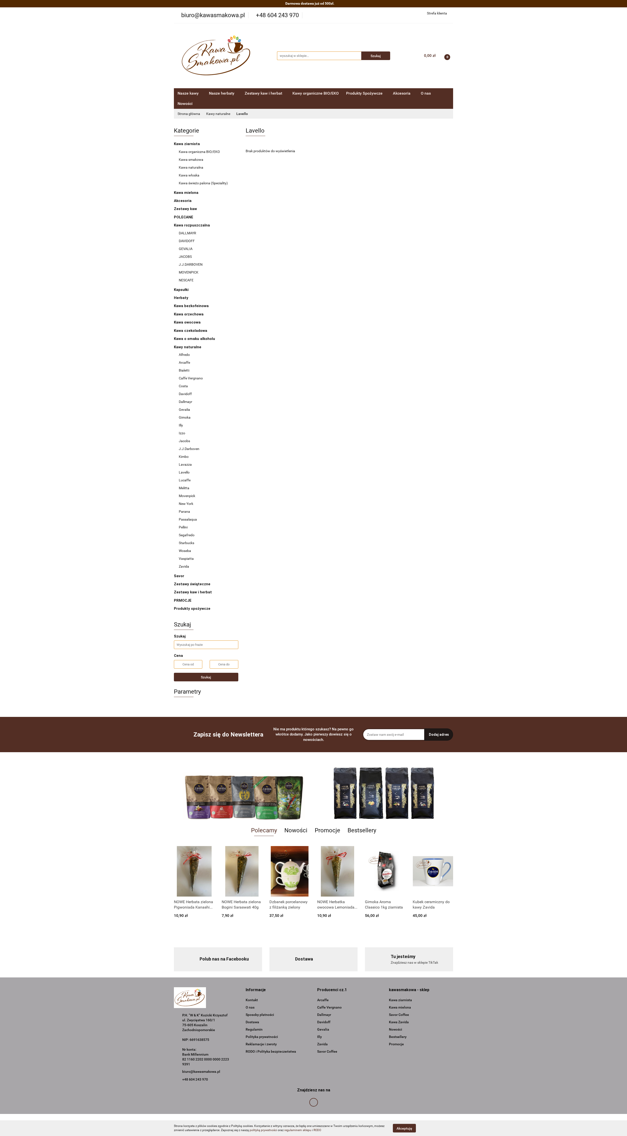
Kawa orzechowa (189, 314)
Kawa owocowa (187, 322)
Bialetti (184, 370)
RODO (317, 1130)
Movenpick (187, 496)
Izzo (182, 433)
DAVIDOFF (187, 241)
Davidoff (185, 394)
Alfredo (184, 355)
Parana (184, 511)
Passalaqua (188, 519)
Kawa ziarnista (187, 144)
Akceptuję (404, 1128)
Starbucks (186, 543)
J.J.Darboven (189, 449)
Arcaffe (184, 362)
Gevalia (184, 410)
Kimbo (184, 457)
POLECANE (183, 217)
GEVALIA (186, 249)
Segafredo (186, 535)
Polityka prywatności (262, 1037)
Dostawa (252, 1022)
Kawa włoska (189, 175)
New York (186, 504)
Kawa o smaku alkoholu (194, 339)
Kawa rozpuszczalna (192, 225)
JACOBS (185, 257)
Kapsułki (182, 289)
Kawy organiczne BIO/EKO (315, 93)
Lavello (184, 472)
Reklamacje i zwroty (261, 1044)
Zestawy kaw (185, 209)
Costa (183, 386)
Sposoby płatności (260, 1015)
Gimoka (185, 417)
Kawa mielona (186, 192)
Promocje (396, 1044)
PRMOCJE (183, 600)
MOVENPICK (188, 272)
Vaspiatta (186, 559)
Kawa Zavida (399, 1022)
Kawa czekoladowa (190, 330)
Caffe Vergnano (191, 378)
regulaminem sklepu (297, 1130)
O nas (426, 93)
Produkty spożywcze (192, 608)
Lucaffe (185, 480)
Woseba (185, 551)
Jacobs (184, 441)
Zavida (184, 566)
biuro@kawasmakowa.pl (201, 1072)
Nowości (185, 103)
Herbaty (181, 298)
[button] (256, 990)
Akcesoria (183, 201)
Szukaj (206, 677)
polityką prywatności (263, 1130)
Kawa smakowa (191, 160)
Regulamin (254, 1029)
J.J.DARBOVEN (191, 264)
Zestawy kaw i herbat (193, 592)
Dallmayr (185, 402)
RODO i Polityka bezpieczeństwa (271, 1051)
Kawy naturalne (188, 347)
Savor (179, 576)
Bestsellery (398, 1037)
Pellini (183, 527)
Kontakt (252, 1000)
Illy (181, 425)
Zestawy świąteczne (192, 584)
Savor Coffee (327, 1051)
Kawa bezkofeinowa (191, 306)
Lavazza (185, 464)
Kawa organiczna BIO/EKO (199, 152)
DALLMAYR (187, 233)
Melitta (184, 488)
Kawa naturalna (191, 167)
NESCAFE (186, 280)
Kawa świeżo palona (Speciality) (203, 183)
